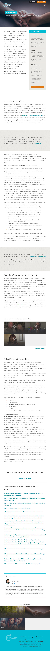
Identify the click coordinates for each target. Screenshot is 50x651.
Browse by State (24, 478)
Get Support (31, 637)
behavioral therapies (19, 304)
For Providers (39, 637)
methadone (33, 257)
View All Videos (39, 348)
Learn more (38, 143)
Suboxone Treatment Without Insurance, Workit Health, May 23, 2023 (22, 564)
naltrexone (42, 257)
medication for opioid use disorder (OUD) (33, 115)
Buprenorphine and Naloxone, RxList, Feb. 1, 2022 (17, 508)
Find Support (42, 1)
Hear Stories (33, 1)
